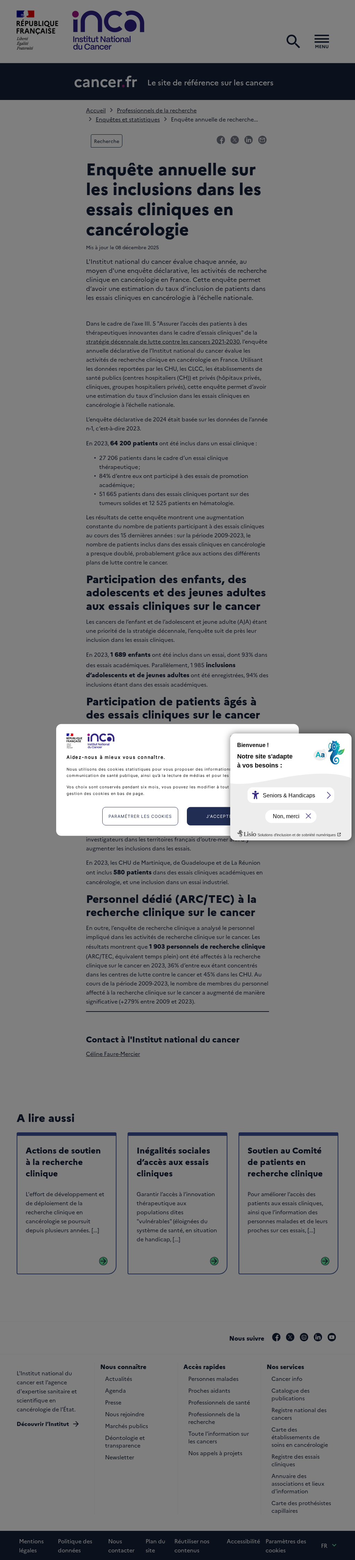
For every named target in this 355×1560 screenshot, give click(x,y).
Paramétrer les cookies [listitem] (140, 816)
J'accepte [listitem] (219, 816)
